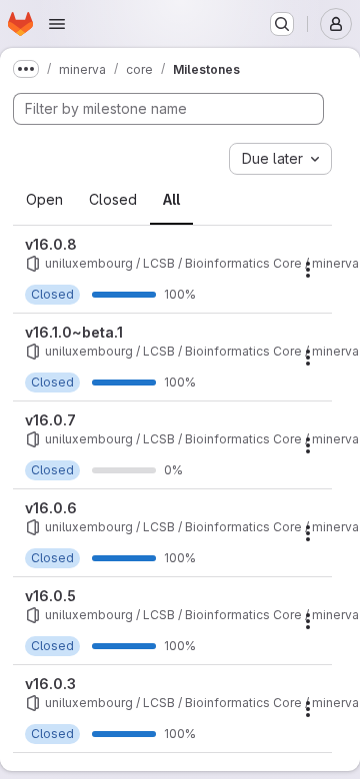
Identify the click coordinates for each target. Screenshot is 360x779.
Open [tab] (44, 199)
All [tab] (171, 199)
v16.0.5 (50, 595)
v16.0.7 (50, 419)
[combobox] (280, 159)
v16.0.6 (51, 507)
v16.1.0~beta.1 (74, 332)
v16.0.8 (51, 244)
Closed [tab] (113, 199)
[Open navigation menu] (57, 24)
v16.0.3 (50, 683)
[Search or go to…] (282, 24)
